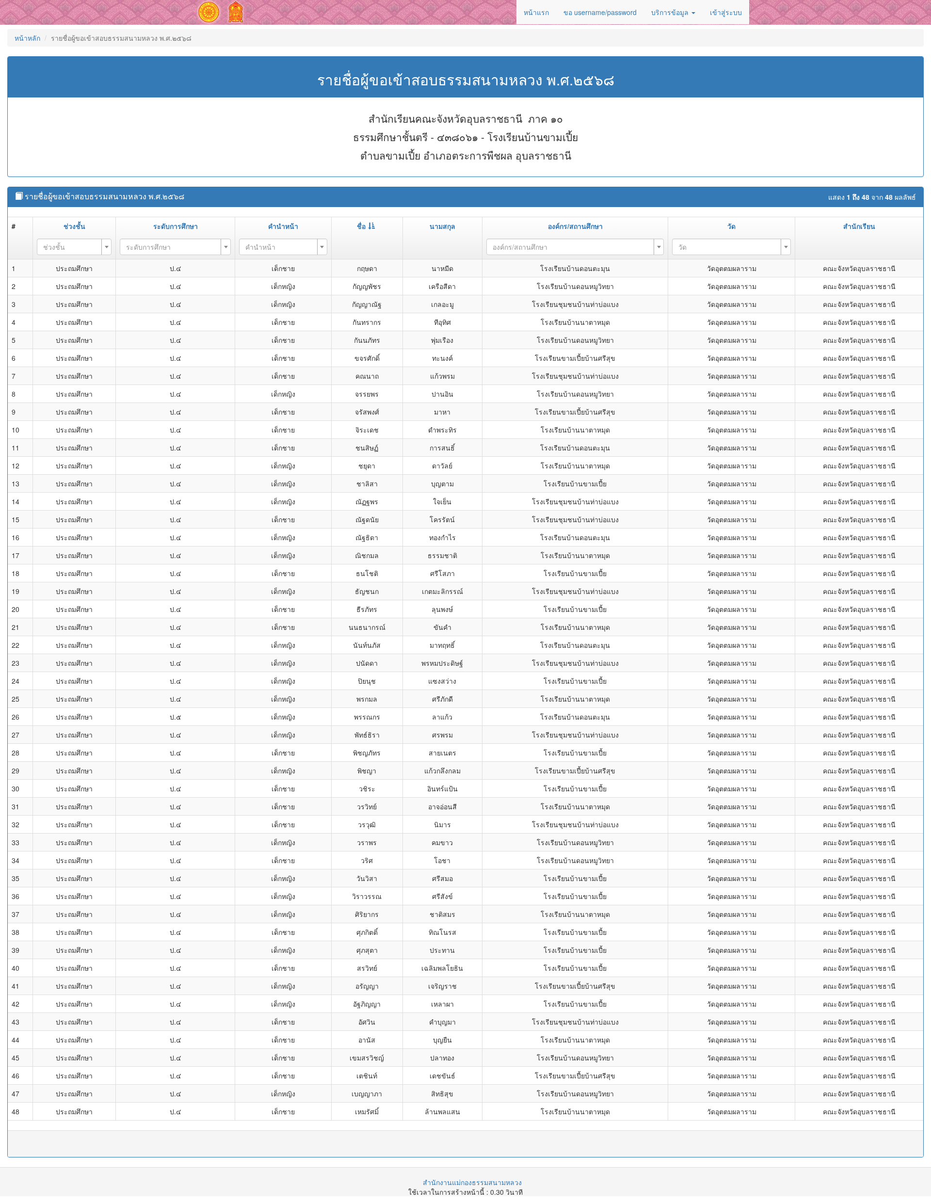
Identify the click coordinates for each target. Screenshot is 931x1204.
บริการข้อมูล (670, 12)
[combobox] (74, 247)
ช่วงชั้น (74, 226)
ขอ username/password (600, 12)
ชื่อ (361, 226)
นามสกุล (442, 226)
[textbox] (71, 247)
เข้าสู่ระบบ (726, 12)
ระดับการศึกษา (175, 226)
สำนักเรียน (859, 226)
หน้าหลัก (27, 38)
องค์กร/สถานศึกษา (575, 226)
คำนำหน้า (283, 226)
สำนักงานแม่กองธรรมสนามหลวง (472, 1182)
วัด (731, 226)
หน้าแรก (536, 12)
